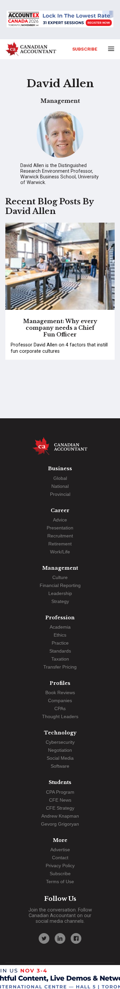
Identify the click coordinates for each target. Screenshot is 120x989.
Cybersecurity (60, 742)
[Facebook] (76, 938)
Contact (60, 857)
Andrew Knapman (60, 816)
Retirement (60, 543)
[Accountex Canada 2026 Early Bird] (60, 19)
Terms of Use (60, 881)
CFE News (60, 800)
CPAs (60, 708)
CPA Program (60, 792)
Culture (60, 577)
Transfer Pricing (60, 667)
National (60, 486)
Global (60, 478)
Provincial (60, 494)
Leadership (60, 593)
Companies (60, 700)
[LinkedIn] (60, 938)
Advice (60, 519)
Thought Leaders (60, 716)
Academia (60, 627)
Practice (60, 643)
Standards (60, 651)
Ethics (60, 635)
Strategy (60, 601)
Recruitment (60, 535)
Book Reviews (60, 692)
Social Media (60, 758)
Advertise (60, 849)
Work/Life (60, 551)
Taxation (60, 659)
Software (60, 766)
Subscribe (84, 49)
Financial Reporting (60, 585)
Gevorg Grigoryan (60, 824)
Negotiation (60, 750)
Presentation (60, 527)
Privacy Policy (60, 865)
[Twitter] (44, 938)
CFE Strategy (60, 808)
